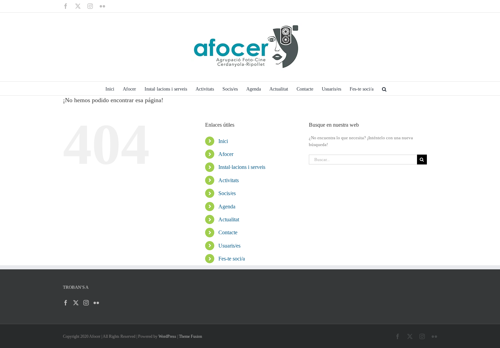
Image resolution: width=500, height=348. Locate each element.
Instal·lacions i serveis (241, 167)
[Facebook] (65, 302)
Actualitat (228, 219)
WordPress (167, 336)
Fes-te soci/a (231, 259)
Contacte (227, 232)
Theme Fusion (190, 336)
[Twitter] (76, 302)
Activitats (228, 180)
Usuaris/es (229, 246)
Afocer (225, 154)
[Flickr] (96, 302)
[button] (384, 88)
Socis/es (227, 193)
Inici (223, 141)
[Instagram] (86, 302)
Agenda (226, 206)
